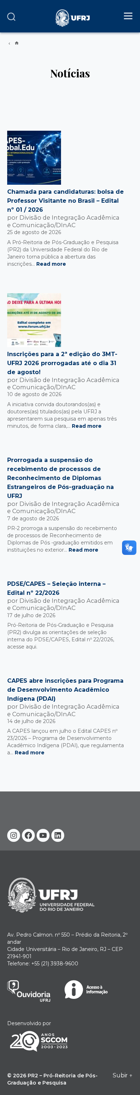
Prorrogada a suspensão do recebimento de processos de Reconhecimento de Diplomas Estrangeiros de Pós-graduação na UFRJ (60, 478)
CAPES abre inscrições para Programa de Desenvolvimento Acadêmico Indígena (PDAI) (65, 689)
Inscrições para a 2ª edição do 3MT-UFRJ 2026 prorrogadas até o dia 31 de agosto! (62, 363)
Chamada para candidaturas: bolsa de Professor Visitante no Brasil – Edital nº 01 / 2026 (65, 200)
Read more (51, 264)
